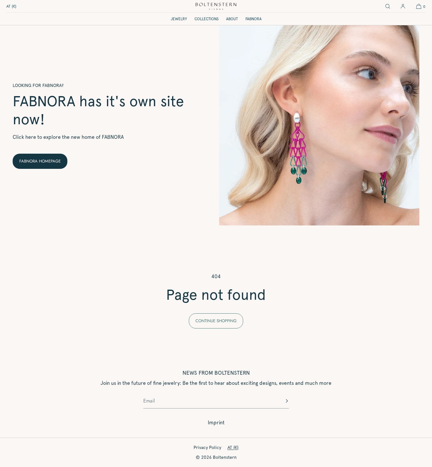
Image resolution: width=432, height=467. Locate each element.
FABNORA (253, 19)
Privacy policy (207, 447)
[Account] (403, 6)
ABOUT (232, 19)
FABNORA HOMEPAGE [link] (40, 161)
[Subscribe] (281, 401)
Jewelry (179, 19)
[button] (387, 6)
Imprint (216, 423)
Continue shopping (216, 321)
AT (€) (11, 6)
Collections (206, 19)
